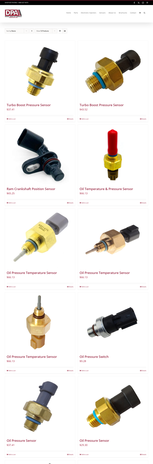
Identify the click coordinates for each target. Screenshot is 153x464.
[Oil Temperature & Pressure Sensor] (113, 154)
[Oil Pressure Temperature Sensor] (40, 238)
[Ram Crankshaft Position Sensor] (40, 154)
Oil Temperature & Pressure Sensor (106, 189)
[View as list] (64, 31)
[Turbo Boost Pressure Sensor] (40, 71)
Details (71, 119)
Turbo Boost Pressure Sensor (29, 105)
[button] (144, 13)
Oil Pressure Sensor (21, 440)
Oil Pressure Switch (94, 356)
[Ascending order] (31, 30)
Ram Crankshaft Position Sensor (31, 189)
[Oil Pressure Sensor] (40, 406)
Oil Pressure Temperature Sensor (32, 273)
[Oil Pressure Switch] (113, 322)
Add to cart (12, 119)
